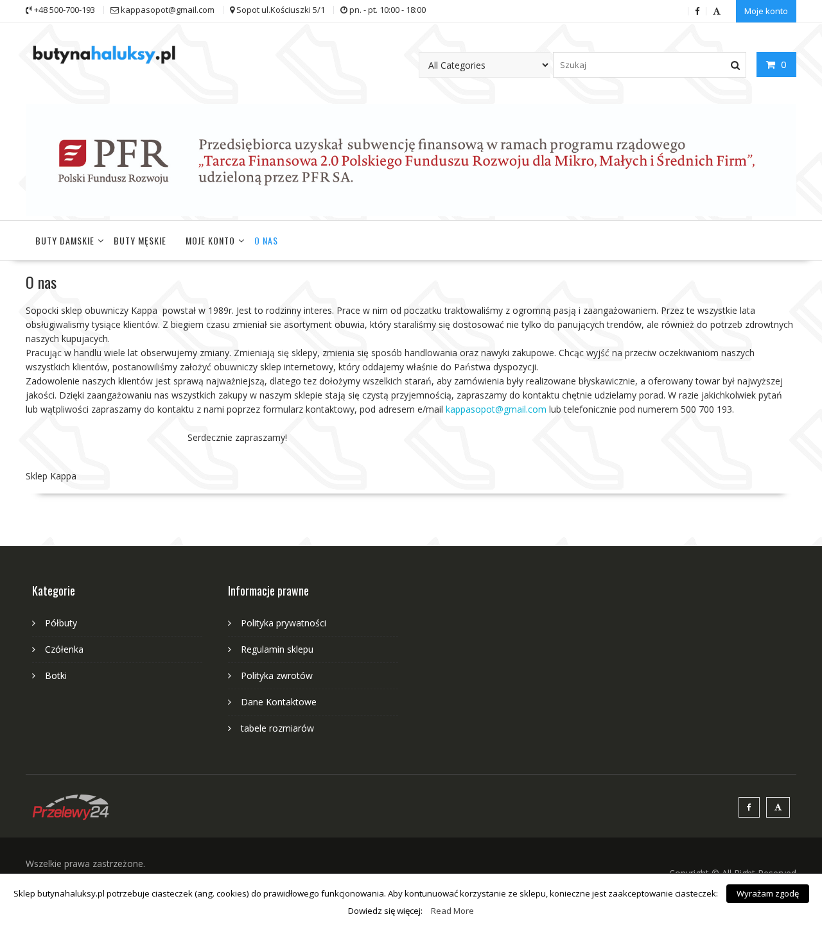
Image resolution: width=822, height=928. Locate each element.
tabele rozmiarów (277, 728)
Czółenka (64, 649)
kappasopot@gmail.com (496, 409)
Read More (452, 910)
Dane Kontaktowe (279, 702)
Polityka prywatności (283, 623)
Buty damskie (64, 240)
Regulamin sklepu (277, 649)
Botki (56, 675)
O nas (266, 240)
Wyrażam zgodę (768, 893)
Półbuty (61, 623)
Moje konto (766, 11)
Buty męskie (140, 240)
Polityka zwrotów (277, 675)
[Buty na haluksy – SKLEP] (411, 213)
